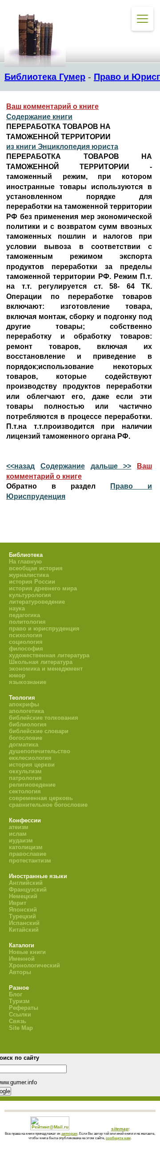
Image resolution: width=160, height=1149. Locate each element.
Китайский (24, 929)
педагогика (24, 615)
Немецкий (23, 896)
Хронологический (34, 965)
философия (26, 648)
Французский (28, 889)
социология (26, 642)
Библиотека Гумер (44, 77)
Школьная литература (40, 662)
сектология (25, 791)
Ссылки (20, 1014)
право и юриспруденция (44, 628)
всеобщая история (36, 568)
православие (27, 853)
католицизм (26, 847)
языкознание (27, 682)
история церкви (32, 764)
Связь (17, 1021)
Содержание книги (39, 116)
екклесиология (30, 758)
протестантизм (30, 860)
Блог (15, 994)
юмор (17, 675)
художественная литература (49, 655)
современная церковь (41, 798)
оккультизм (25, 771)
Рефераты (23, 1007)
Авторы (20, 972)
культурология (30, 595)
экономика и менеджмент (46, 668)
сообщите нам (118, 1138)
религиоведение (32, 784)
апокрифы (24, 704)
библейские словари (38, 731)
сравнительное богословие (48, 804)
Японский (23, 909)
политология (27, 621)
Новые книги (27, 952)
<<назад (20, 466)
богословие (25, 737)
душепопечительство (39, 751)
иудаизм (21, 840)
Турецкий (22, 916)
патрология (25, 778)
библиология (28, 724)
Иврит (17, 903)
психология (25, 635)
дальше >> (111, 466)
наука (17, 608)
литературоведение (37, 601)
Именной (22, 958)
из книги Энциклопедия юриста (62, 146)
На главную (25, 561)
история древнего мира (43, 588)
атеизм (18, 827)
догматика (23, 744)
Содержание (62, 466)
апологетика (26, 711)
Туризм (19, 1001)
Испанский (24, 923)
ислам (18, 833)
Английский (26, 882)
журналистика (29, 575)
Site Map (21, 1028)
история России (32, 581)
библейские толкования (43, 717)
